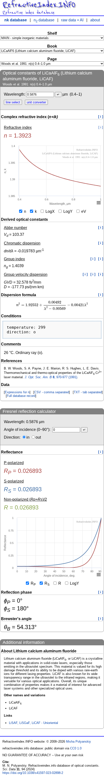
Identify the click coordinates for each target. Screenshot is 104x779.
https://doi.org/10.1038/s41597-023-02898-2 (32, 773)
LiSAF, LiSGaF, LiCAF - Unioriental (33, 723)
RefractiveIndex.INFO (38, 5)
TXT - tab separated (88, 392)
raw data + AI (72, 20)
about (95, 20)
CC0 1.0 (76, 748)
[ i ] (100, 116)
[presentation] (52, 305)
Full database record (21, 396)
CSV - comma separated (51, 392)
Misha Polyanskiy (78, 741)
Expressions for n (17, 392)
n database (44, 20)
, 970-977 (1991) (51, 377)
